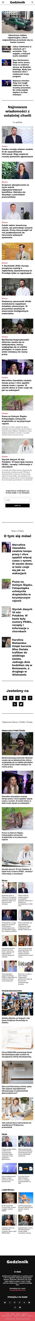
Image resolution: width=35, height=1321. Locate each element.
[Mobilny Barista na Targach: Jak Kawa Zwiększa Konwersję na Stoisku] (17, 1004)
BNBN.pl (23, 1316)
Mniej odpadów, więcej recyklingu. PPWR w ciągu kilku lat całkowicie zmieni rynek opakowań (9, 977)
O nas (7, 1314)
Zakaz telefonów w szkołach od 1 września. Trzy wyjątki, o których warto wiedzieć (22, 51)
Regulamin (24, 1314)
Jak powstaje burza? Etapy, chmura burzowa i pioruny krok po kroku (9, 1179)
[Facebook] (10, 1302)
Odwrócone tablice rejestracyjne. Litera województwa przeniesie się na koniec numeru (17, 38)
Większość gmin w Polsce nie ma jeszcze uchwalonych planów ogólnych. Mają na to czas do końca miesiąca (9, 900)
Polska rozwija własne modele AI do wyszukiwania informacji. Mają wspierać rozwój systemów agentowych (17, 153)
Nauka (4, 146)
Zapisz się (17, 505)
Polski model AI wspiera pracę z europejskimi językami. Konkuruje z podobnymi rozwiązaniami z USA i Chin (25, 900)
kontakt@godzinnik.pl (17, 1290)
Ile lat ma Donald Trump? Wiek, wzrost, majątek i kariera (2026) (9, 1208)
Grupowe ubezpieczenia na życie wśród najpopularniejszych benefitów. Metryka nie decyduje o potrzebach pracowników (15, 191)
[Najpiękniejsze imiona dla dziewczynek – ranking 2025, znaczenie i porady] (25, 1220)
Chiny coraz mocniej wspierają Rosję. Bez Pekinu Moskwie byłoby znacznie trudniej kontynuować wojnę (25, 953)
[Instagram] (14, 1302)
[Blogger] (5, 1302)
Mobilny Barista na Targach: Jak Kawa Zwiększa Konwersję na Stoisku (16, 1020)
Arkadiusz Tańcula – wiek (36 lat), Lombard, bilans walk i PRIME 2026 (9, 1230)
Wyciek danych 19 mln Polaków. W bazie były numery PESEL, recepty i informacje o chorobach (17, 463)
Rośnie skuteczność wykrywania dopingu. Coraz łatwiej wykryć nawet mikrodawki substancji (25, 1152)
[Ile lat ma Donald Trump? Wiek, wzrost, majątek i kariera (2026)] (9, 1197)
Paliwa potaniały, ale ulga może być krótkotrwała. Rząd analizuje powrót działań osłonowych (25, 926)
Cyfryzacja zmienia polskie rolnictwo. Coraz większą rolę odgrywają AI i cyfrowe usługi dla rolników (8, 953)
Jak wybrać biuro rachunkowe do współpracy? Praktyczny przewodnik (16, 1125)
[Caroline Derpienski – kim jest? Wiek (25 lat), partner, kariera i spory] (25, 1197)
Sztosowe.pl (17, 1316)
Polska (5, 337)
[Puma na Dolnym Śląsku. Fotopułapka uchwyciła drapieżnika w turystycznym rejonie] (17, 402)
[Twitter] (20, 1307)
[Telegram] (29, 1302)
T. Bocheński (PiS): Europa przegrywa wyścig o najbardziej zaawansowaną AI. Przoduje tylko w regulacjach (17, 269)
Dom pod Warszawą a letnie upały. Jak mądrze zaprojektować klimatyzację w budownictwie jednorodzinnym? (17, 1089)
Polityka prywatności (7, 1316)
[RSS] (24, 1302)
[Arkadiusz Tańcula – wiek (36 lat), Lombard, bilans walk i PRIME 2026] (9, 1220)
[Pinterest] (19, 1302)
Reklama (18, 1314)
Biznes (5, 182)
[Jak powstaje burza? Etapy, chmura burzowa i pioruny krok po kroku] (9, 1168)
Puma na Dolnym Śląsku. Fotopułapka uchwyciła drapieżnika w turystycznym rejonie (16, 420)
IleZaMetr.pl (30, 1316)
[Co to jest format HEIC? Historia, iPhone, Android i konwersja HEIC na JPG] (25, 1168)
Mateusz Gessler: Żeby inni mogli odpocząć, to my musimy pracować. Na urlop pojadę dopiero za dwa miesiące (22, 88)
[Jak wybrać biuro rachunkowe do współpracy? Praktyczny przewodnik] (17, 1108)
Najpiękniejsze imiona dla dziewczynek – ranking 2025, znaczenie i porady (25, 1230)
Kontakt (12, 1314)
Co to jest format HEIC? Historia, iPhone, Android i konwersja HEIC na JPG (24, 1180)
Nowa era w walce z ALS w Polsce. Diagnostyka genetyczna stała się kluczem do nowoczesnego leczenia (25, 979)
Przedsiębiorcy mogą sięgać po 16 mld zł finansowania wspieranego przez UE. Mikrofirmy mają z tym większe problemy (9, 927)
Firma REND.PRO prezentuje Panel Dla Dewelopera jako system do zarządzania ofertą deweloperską (17, 1054)
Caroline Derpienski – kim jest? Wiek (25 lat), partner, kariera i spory (25, 1208)
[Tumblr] (15, 1307)
